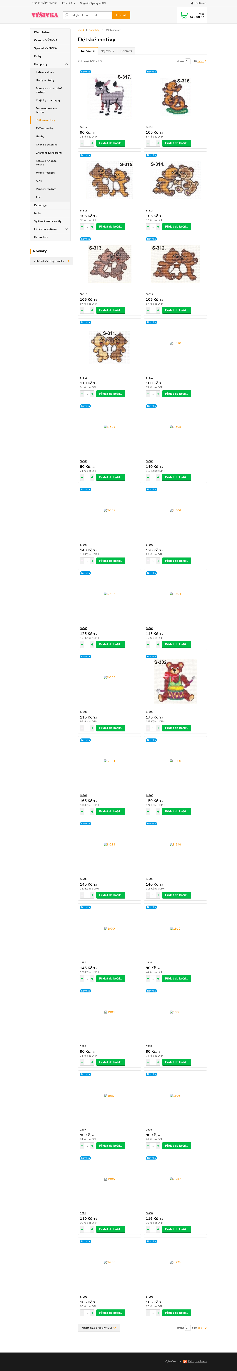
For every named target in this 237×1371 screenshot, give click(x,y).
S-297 (149, 1213)
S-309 (83, 461)
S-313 (83, 294)
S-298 (149, 879)
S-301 (83, 795)
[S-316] (175, 96)
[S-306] (175, 514)
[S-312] (175, 264)
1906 (149, 1129)
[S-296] (109, 1266)
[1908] (175, 1016)
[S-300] (175, 765)
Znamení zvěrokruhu (49, 153)
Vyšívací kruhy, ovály (47, 221)
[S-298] (175, 848)
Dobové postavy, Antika (46, 110)
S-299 (83, 879)
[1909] (109, 1016)
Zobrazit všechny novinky (49, 261)
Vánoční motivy (46, 189)
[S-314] (175, 180)
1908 (149, 1046)
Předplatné (42, 32)
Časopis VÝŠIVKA (46, 40)
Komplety (40, 64)
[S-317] (109, 96)
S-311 (83, 377)
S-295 (149, 1297)
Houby (40, 136)
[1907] (109, 1099)
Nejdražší (126, 51)
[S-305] (109, 598)
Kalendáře (41, 237)
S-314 (149, 210)
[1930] (109, 932)
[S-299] (109, 848)
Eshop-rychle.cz (197, 1361)
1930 (83, 962)
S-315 (83, 210)
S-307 (83, 545)
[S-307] (109, 514)
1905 (83, 1213)
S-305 (83, 628)
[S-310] (175, 347)
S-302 (149, 712)
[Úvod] (45, 15)
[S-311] (109, 347)
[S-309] (109, 431)
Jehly (37, 213)
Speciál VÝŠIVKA (45, 48)
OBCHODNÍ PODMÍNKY (44, 3)
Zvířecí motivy (45, 128)
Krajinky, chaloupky (48, 100)
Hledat (121, 15)
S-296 (83, 1297)
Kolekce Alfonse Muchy (46, 162)
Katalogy (40, 205)
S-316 (149, 127)
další (201, 61)
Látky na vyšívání (45, 229)
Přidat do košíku (110, 143)
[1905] (109, 1183)
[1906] (175, 1099)
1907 (83, 1129)
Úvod (81, 30)
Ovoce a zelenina (47, 144)
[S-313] (109, 264)
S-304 (149, 628)
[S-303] (109, 681)
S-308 (149, 461)
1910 (149, 962)
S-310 (149, 377)
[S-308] (175, 431)
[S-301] (109, 765)
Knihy (37, 56)
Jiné (38, 197)
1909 (83, 1046)
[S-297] (175, 1183)
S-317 (83, 127)
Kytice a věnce (45, 72)
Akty (39, 181)
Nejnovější (88, 51)
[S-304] (175, 598)
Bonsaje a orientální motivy (49, 90)
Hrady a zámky (45, 80)
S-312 (149, 294)
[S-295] (175, 1266)
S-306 (149, 545)
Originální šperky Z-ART (93, 3)
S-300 (149, 795)
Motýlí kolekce (45, 172)
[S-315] (109, 180)
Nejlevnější (107, 51)
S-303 (83, 712)
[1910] (175, 932)
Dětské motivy (45, 120)
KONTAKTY (68, 3)
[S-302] (175, 681)
